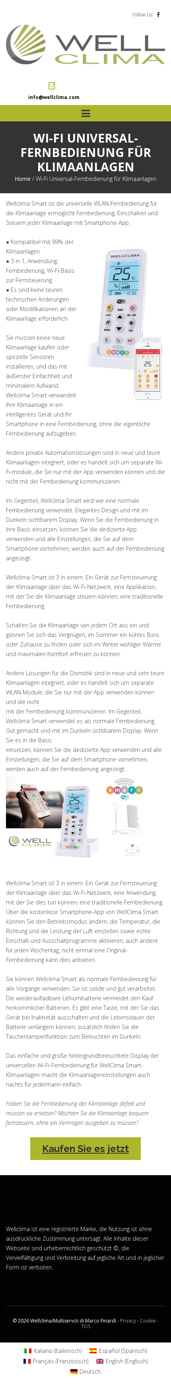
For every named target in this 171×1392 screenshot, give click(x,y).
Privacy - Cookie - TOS (120, 1323)
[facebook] (158, 15)
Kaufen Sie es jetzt (85, 1148)
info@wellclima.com (54, 97)
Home (23, 178)
